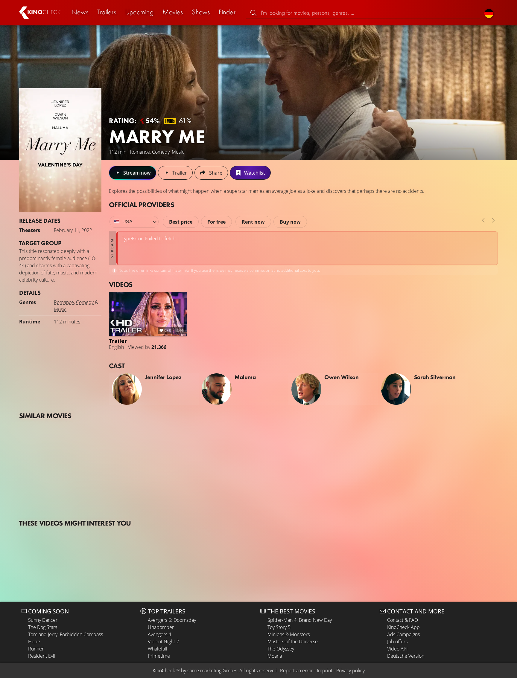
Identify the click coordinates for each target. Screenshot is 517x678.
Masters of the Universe (292, 642)
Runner (36, 649)
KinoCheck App (403, 627)
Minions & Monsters (288, 634)
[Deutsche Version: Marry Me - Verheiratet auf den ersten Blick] (489, 12)
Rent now (253, 222)
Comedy (85, 302)
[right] (493, 220)
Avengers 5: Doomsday (172, 620)
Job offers (397, 642)
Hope (34, 642)
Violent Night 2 (163, 642)
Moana (274, 656)
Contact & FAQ (402, 620)
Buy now (290, 222)
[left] (483, 220)
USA (127, 221)
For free (216, 222)
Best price (180, 222)
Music (60, 309)
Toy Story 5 (279, 627)
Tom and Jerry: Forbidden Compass (65, 634)
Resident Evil (41, 656)
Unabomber (161, 627)
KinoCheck (164, 670)
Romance (64, 302)
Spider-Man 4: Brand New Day (299, 620)
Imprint (324, 670)
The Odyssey (280, 649)
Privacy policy (350, 670)
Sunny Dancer (42, 620)
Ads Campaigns (403, 634)
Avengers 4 (159, 634)
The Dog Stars (42, 627)
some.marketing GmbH (212, 670)
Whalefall (157, 649)
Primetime (159, 656)
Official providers (141, 204)
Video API (397, 649)
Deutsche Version (405, 656)
